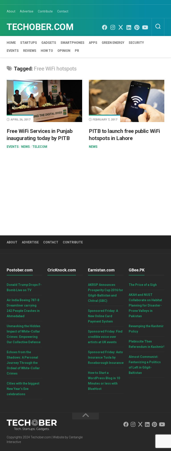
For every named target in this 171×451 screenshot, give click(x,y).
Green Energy (113, 42)
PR (77, 50)
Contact (62, 11)
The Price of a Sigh (143, 285)
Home (11, 42)
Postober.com (20, 270)
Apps (93, 42)
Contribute (45, 11)
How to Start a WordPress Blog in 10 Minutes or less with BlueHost (104, 381)
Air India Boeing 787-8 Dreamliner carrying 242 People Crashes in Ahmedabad (23, 308)
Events (13, 50)
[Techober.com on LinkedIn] (128, 27)
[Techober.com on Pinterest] (136, 27)
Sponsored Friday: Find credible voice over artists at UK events (105, 337)
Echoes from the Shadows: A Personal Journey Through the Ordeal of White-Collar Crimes (23, 362)
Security (136, 42)
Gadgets (48, 42)
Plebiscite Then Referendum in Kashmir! (146, 344)
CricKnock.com (61, 270)
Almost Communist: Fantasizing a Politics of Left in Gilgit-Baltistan (145, 365)
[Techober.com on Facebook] (104, 27)
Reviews (29, 50)
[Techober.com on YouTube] (144, 27)
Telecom (39, 146)
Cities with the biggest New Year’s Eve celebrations (23, 389)
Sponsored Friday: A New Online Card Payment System (103, 316)
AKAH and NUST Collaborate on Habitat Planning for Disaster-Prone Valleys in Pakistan (145, 305)
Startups (28, 42)
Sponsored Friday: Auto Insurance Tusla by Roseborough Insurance (106, 357)
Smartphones (72, 42)
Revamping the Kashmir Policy (146, 328)
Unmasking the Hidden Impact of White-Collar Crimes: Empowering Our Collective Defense (24, 334)
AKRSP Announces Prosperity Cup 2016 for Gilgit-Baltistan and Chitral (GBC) (105, 293)
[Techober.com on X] (120, 27)
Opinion (63, 50)
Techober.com (40, 27)
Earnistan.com (101, 270)
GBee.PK (137, 270)
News (25, 146)
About (11, 11)
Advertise (26, 11)
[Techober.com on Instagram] (112, 27)
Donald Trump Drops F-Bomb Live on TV (24, 287)
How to (47, 50)
